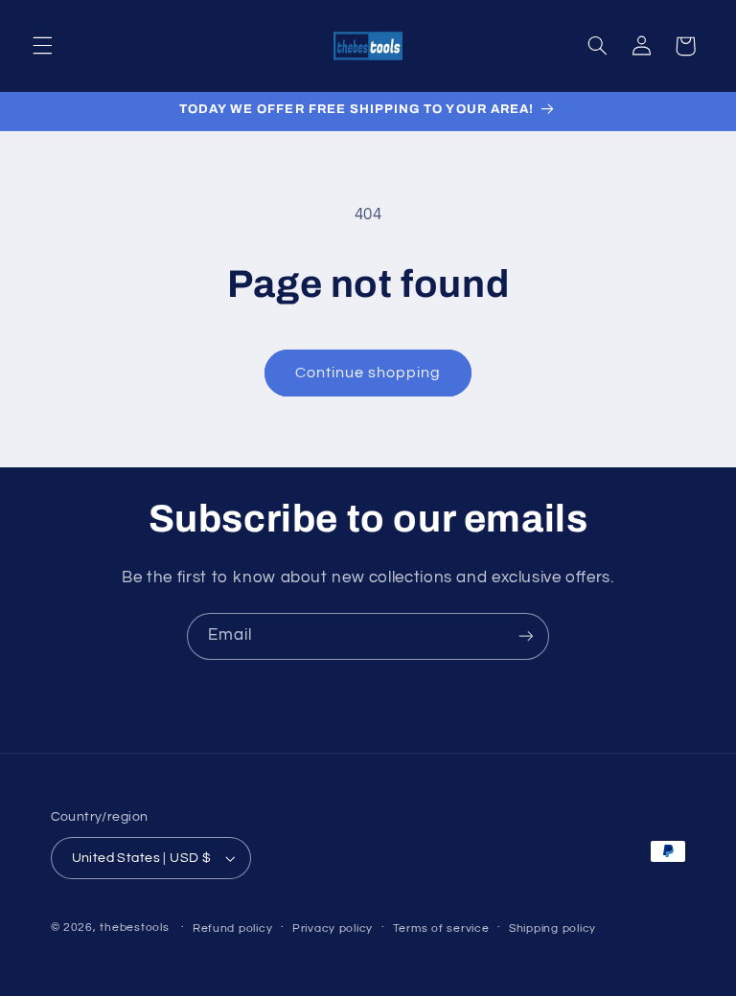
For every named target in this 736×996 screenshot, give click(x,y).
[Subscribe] (526, 636)
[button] (42, 46)
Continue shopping (368, 372)
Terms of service (441, 928)
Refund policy (233, 928)
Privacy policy (332, 928)
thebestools (134, 927)
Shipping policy (552, 928)
